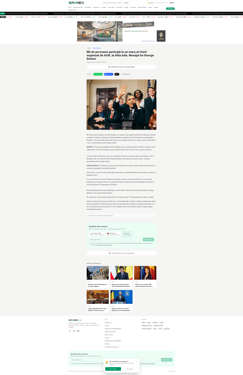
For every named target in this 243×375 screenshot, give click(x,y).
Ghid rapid (111, 7)
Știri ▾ (70, 7)
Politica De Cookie (110, 331)
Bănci (155, 328)
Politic (88, 48)
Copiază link (126, 74)
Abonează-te (148, 239)
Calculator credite (158, 325)
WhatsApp (99, 74)
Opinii (150, 7)
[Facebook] (69, 330)
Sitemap (107, 344)
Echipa (107, 325)
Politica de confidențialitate (105, 245)
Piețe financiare (78, 7)
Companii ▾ (96, 7)
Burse (148, 322)
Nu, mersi (130, 369)
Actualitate (88, 7)
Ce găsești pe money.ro (112, 347)
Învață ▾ (104, 7)
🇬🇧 (172, 2)
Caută (126, 3)
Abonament (170, 8)
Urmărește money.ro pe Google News (123, 67)
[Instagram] (74, 330)
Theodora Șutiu (97, 48)
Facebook (109, 74)
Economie (166, 328)
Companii (155, 322)
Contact (107, 338)
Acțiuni (161, 322)
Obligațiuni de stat (146, 325)
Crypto (156, 7)
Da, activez (113, 369)
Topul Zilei (119, 7)
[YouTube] (78, 330)
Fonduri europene (146, 328)
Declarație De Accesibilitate (113, 341)
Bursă (143, 322)
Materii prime (72, 10)
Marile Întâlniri (142, 7)
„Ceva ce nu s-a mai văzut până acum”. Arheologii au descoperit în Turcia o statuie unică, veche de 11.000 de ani (211, 13)
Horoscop (133, 7)
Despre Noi (108, 322)
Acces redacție (171, 371)
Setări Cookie (109, 335)
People (126, 7)
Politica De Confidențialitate (113, 328)
